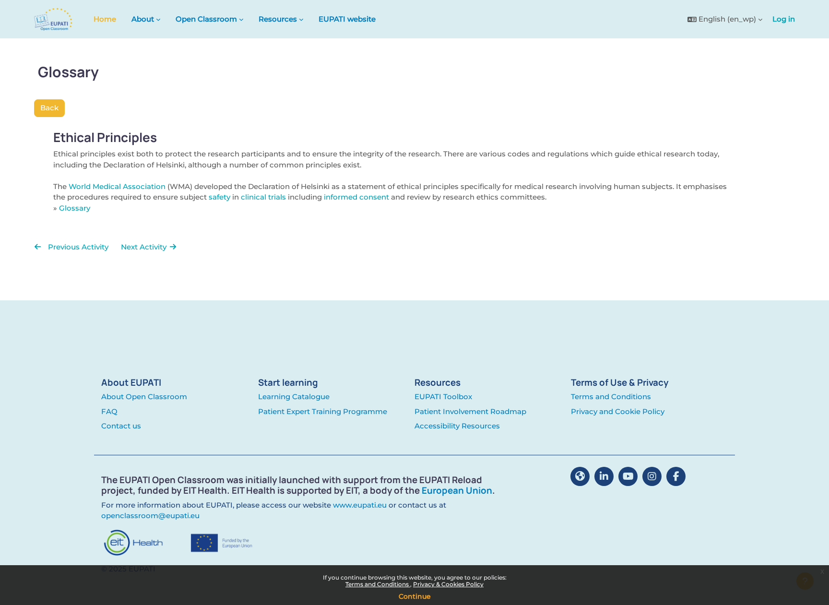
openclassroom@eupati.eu (150, 515)
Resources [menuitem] (278, 19)
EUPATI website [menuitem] (347, 19)
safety (219, 197)
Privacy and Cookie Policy (617, 411)
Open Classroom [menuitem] (206, 19)
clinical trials (263, 197)
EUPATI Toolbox (443, 396)
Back (49, 107)
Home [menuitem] (105, 19)
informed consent (356, 197)
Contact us (121, 425)
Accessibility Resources (457, 425)
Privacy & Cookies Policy (448, 584)
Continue (415, 596)
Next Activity (144, 246)
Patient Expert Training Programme (322, 411)
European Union (457, 490)
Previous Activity (77, 246)
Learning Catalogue (294, 396)
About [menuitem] (142, 19)
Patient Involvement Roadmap (470, 411)
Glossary (74, 208)
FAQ (109, 411)
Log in (783, 19)
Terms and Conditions (377, 584)
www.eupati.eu (360, 505)
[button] (725, 19)
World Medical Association (117, 186)
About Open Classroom (144, 396)
